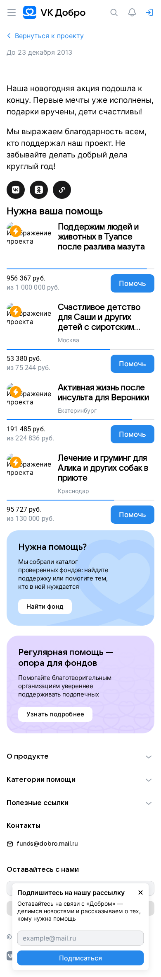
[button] (80, 756)
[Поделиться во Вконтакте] (16, 190)
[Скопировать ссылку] (62, 190)
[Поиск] (116, 12)
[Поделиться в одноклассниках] (39, 190)
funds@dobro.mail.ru (47, 843)
